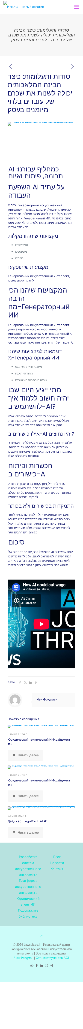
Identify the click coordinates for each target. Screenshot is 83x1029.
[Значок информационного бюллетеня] (51, 965)
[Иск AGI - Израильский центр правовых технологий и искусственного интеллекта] (23, 7)
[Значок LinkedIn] (41, 965)
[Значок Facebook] (37, 965)
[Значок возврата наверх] (41, 935)
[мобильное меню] (77, 7)
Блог (57, 857)
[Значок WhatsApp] (32, 965)
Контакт (56, 869)
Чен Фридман (46, 699)
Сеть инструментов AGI (52, 958)
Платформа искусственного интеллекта (28, 886)
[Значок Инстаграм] (46, 965)
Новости (57, 863)
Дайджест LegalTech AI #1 (27, 821)
